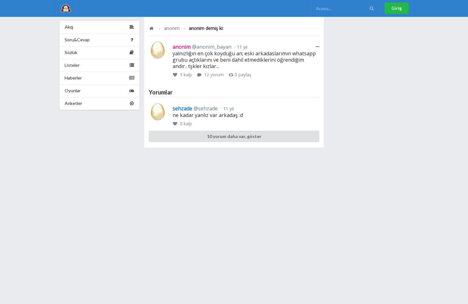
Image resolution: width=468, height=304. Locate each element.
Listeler (72, 65)
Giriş (396, 8)
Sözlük (71, 52)
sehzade (195, 108)
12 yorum (214, 75)
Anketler (73, 103)
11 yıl (241, 47)
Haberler (73, 77)
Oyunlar (73, 90)
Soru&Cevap (77, 39)
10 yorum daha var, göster (234, 136)
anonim (172, 28)
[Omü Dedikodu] (65, 8)
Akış (69, 27)
